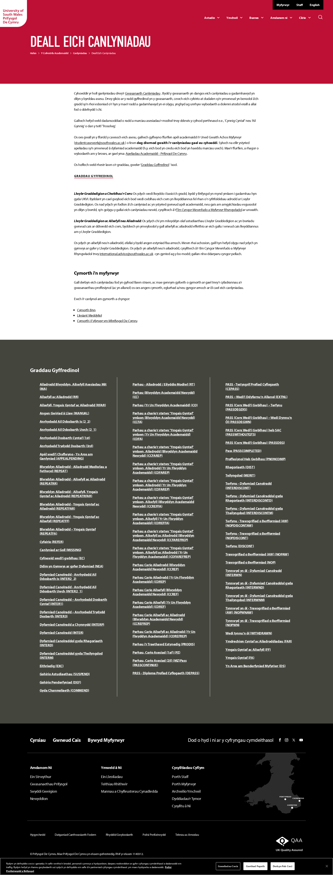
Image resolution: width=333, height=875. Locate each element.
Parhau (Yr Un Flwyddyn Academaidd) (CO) (165, 405)
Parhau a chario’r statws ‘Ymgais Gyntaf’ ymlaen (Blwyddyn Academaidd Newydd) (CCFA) (164, 417)
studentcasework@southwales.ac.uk (99, 143)
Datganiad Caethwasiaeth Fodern (75, 835)
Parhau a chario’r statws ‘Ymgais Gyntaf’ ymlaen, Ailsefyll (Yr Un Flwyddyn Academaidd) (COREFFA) (163, 518)
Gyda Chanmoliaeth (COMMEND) (64, 690)
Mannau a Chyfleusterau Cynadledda (129, 791)
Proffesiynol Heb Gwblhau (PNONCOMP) (255, 459)
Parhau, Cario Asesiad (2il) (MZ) (156, 660)
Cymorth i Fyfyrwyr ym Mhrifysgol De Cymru (107, 321)
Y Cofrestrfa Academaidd (54, 53)
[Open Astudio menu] (212, 17)
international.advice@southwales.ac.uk (126, 254)
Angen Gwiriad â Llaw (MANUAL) (64, 413)
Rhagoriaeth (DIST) (240, 467)
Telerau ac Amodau (187, 835)
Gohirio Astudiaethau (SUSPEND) (65, 674)
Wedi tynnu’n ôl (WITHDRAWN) (248, 633)
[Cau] (327, 866)
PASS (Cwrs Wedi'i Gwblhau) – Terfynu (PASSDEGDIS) (253, 407)
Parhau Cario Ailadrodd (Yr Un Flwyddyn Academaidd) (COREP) (163, 579)
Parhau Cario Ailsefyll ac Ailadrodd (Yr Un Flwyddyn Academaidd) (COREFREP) (164, 633)
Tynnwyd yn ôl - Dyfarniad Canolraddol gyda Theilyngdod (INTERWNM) (259, 597)
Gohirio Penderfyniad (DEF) (60, 682)
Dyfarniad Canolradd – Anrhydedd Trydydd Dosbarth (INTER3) (72, 614)
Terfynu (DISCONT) (239, 546)
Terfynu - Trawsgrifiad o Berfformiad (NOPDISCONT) (252, 535)
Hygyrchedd (37, 835)
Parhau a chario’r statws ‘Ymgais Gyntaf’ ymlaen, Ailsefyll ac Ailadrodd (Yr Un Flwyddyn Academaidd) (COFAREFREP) (163, 552)
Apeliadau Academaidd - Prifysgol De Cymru (156, 153)
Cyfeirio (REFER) (52, 542)
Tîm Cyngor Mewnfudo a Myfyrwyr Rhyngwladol (209, 209)
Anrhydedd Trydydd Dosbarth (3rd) (66, 446)
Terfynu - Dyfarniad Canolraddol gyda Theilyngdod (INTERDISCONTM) (254, 510)
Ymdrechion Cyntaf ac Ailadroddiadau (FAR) (258, 641)
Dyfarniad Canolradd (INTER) (61, 632)
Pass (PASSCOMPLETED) (243, 450)
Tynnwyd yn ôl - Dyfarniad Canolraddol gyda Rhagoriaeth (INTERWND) (259, 585)
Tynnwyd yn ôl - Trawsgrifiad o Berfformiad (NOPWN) (257, 622)
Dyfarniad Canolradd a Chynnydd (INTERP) (72, 624)
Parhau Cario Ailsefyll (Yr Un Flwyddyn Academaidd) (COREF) (162, 604)
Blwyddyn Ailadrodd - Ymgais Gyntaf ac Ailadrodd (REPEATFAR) (69, 506)
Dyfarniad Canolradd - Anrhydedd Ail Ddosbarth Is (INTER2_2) (68, 576)
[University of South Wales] (13, 13)
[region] (166, 866)
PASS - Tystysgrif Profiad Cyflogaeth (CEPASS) (252, 386)
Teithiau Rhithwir (114, 783)
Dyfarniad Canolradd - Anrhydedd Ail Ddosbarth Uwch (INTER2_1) (68, 589)
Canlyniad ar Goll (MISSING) (60, 550)
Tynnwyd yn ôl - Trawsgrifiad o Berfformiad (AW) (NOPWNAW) (257, 610)
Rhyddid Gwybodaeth (119, 835)
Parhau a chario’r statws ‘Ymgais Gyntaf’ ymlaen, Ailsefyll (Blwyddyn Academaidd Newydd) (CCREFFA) (163, 501)
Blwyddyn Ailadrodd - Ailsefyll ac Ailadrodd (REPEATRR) (72, 481)
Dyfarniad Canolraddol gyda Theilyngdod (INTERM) (71, 655)
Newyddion (39, 798)
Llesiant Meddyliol (89, 315)
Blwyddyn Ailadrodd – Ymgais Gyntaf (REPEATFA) (68, 531)
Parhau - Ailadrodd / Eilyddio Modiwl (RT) (164, 384)
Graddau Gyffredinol (155, 164)
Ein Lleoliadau (111, 776)
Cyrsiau (38, 740)
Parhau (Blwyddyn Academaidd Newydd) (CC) (164, 394)
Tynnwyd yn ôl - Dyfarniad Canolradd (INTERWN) (253, 572)
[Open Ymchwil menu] (235, 17)
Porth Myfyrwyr (184, 783)
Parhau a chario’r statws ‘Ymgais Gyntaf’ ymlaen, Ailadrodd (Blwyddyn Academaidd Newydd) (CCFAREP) (165, 451)
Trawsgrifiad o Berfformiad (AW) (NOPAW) (257, 554)
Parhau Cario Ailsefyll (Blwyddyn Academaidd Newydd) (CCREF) (157, 592)
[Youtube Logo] (301, 740)
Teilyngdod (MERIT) (240, 475)
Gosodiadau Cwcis (228, 865)
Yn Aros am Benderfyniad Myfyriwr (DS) (255, 666)
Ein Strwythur (40, 776)
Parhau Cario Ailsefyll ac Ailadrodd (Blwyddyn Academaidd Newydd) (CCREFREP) (159, 619)
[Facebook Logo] (280, 740)
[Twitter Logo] (293, 740)
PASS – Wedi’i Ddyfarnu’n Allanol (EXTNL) (256, 397)
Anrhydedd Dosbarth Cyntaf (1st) (65, 438)
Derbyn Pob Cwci (282, 865)
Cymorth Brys (86, 310)
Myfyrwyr (283, 5)
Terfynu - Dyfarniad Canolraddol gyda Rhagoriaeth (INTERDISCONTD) (254, 498)
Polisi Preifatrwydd (154, 835)
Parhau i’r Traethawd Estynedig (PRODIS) (164, 644)
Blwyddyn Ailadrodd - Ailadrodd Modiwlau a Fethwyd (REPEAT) (73, 468)
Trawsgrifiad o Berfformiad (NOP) (250, 562)
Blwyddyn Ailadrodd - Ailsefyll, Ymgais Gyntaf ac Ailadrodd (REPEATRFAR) (69, 493)
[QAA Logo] (259, 844)
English (315, 5)
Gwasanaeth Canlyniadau (142, 93)
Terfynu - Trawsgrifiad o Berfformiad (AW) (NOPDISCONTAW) (256, 523)
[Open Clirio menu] (305, 17)
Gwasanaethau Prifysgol (48, 783)
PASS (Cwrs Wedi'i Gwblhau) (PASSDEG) (255, 442)
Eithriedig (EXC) (52, 666)
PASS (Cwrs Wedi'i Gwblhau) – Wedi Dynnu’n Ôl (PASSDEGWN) (258, 419)
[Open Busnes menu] (257, 17)
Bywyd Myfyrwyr (106, 740)
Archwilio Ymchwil (186, 791)
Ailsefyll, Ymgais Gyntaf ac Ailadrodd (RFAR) (73, 405)
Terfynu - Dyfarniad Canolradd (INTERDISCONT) (248, 485)
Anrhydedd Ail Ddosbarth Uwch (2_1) (68, 429)
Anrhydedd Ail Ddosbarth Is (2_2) (65, 421)
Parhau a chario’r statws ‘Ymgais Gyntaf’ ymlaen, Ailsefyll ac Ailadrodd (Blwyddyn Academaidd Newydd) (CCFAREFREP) (163, 535)
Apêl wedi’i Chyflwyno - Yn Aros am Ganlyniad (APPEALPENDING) (66, 456)
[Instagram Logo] (286, 740)
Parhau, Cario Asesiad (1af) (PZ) (156, 652)
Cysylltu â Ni (181, 805)
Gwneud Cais (67, 740)
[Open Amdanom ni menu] (281, 17)
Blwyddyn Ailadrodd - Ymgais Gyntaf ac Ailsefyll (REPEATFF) (69, 518)
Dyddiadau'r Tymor (186, 798)
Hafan (33, 53)
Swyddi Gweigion (43, 791)
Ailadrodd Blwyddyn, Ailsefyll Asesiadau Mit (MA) (73, 386)
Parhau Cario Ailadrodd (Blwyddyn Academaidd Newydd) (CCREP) (159, 567)
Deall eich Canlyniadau (104, 53)
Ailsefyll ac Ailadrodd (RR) (59, 397)
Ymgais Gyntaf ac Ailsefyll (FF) (248, 649)
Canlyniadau (80, 53)
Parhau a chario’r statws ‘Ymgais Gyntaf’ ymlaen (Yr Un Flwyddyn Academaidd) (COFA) (163, 434)
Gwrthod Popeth (255, 865)
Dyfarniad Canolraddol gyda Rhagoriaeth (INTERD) (71, 643)
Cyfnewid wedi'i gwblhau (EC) (62, 558)
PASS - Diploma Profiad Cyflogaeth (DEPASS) (166, 673)
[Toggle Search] (320, 17)
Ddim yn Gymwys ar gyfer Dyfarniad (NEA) (71, 566)
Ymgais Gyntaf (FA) (239, 657)
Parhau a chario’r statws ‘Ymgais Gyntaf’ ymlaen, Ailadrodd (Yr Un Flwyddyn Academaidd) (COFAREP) (163, 468)
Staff (299, 5)
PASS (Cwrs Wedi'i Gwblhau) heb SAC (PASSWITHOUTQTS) (253, 432)
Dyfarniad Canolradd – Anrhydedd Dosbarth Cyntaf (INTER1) (73, 601)
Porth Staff (180, 776)
